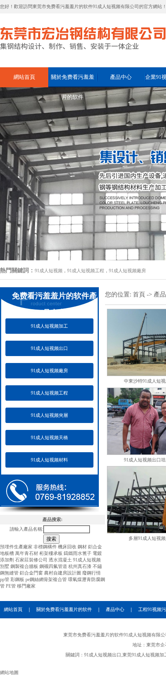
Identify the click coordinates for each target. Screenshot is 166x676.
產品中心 (121, 77)
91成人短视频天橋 (49, 437)
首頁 (139, 294)
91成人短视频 (49, 270)
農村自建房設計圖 (63, 573)
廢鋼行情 (91, 573)
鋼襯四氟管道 (53, 566)
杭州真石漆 (80, 566)
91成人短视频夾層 (49, 415)
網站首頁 (24, 77)
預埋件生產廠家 (17, 546)
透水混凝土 (61, 560)
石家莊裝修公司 (32, 560)
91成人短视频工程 (85, 270)
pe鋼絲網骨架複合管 (46, 579)
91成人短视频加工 (49, 326)
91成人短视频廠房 (127, 270)
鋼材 (83, 546)
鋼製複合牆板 (24, 566)
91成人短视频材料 (49, 460)
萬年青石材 (27, 553)
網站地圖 (9, 672)
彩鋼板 (17, 579)
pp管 (5, 579)
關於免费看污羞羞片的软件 (72, 80)
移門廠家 (26, 586)
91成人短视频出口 (49, 348)
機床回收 (68, 546)
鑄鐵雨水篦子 (78, 553)
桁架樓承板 (51, 553)
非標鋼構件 (46, 546)
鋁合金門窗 (32, 573)
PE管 (11, 586)
